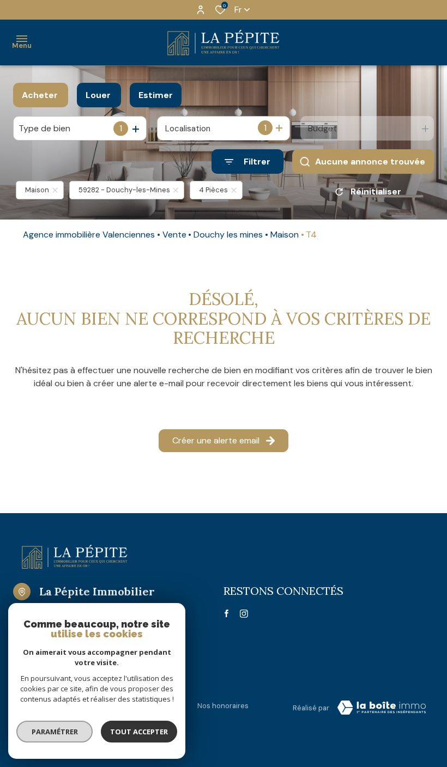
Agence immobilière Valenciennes (89, 234)
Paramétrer (55, 731)
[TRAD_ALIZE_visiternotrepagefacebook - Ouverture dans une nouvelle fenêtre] (226, 613)
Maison (284, 234)
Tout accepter (139, 731)
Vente (174, 234)
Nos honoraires (223, 705)
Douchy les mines (228, 234)
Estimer (155, 95)
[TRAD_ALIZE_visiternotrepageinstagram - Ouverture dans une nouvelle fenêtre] (244, 614)
